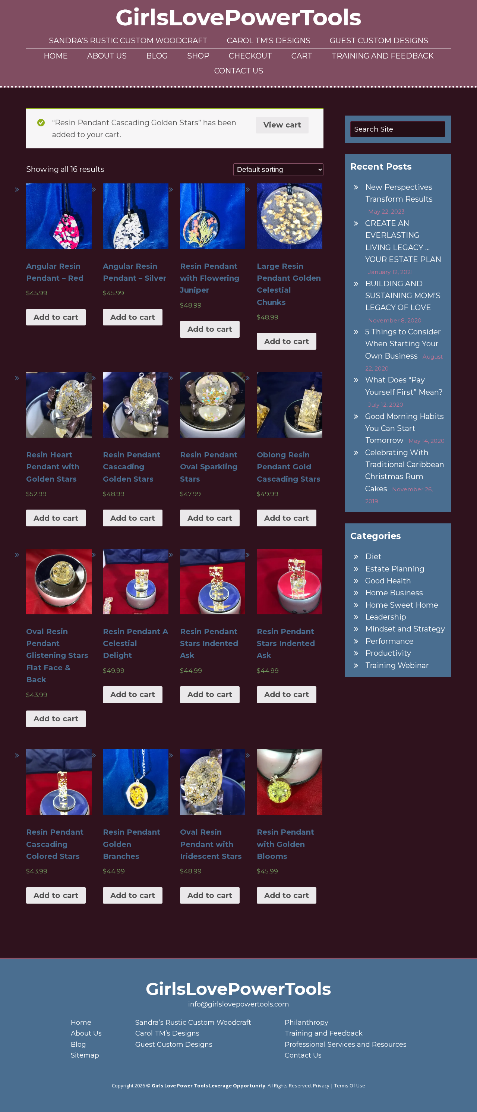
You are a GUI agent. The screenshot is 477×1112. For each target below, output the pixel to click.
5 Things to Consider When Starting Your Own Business (403, 343)
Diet (373, 556)
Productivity (388, 653)
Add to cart (56, 317)
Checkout (250, 55)
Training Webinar (397, 665)
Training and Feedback (383, 55)
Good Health (388, 580)
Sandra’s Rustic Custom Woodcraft (128, 40)
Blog (157, 55)
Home (56, 55)
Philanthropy (306, 1022)
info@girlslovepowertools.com (238, 1004)
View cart (282, 124)
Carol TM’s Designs (268, 40)
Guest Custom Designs (379, 40)
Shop (198, 55)
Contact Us (238, 70)
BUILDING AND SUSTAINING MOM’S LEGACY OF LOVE (402, 295)
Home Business (394, 592)
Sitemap (85, 1055)
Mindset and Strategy (405, 628)
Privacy (321, 1085)
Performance (389, 641)
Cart (301, 55)
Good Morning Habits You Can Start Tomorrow (404, 428)
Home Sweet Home (401, 605)
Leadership (385, 616)
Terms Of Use (349, 1085)
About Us (107, 55)
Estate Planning (394, 568)
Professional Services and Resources (346, 1044)
